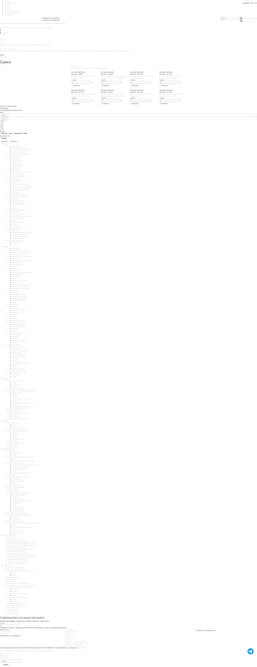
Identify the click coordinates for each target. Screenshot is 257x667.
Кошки (2, 45)
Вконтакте (6, 654)
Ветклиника (69, 636)
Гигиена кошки (52, 51)
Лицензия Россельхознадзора (75, 642)
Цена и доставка (70, 632)
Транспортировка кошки (121, 51)
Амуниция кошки (107, 51)
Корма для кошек (6, 51)
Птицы (17, 45)
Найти (5, 664)
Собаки (7, 45)
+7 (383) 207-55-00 (249, 1)
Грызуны (12, 45)
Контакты (68, 640)
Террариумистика (38, 45)
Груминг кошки (42, 51)
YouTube (5, 658)
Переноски (4, 57)
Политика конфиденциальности (43, 651)
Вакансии (68, 638)
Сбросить (14, 141)
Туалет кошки (62, 51)
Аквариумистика (26, 45)
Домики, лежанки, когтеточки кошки (88, 51)
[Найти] (222, 20)
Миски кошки (71, 51)
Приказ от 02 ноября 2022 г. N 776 (77, 646)
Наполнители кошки (19, 51)
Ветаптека (47, 45)
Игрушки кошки (31, 51)
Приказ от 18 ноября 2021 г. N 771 (77, 644)
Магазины (68, 630)
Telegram (6, 656)
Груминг (68, 634)
